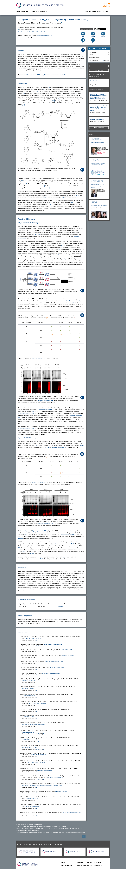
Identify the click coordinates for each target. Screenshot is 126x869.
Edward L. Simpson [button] (38, 23)
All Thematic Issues (99, 66)
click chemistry (32, 74)
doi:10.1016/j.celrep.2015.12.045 (36, 762)
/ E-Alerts (106, 11)
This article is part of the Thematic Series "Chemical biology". (31, 31)
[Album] (93, 33)
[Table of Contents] (83, 50)
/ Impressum (98, 866)
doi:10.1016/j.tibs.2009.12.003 (33, 638)
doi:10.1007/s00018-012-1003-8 (37, 703)
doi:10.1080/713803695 (28, 696)
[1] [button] (49, 87)
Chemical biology (94, 81)
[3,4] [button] (37, 91)
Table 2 (82, 445)
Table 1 (68, 301)
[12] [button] (37, 182)
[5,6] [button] (23, 93)
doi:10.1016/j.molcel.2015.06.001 (53, 644)
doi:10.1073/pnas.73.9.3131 (33, 806)
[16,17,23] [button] (37, 234)
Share (83, 42)
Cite (93, 42)
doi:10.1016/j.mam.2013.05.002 (58, 667)
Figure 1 (60, 99)
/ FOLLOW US (96, 11)
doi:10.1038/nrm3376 (66, 650)
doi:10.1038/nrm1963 (28, 717)
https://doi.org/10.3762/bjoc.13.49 (44, 35)
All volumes (99, 70)
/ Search (87, 11)
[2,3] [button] (23, 105)
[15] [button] (59, 249)
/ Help (63, 862)
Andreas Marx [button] (55, 23)
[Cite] (93, 40)
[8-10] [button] (53, 101)
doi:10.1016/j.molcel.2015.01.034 (51, 673)
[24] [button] (58, 255)
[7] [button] (76, 93)
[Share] (83, 40)
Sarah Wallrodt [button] (24, 23)
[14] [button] (50, 188)
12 (108, 52)
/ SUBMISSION (35, 11)
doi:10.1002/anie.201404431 (29, 739)
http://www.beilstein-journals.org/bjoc (75, 832)
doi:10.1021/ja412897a (32, 798)
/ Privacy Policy (66, 866)
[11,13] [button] (25, 184)
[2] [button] (43, 89)
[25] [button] (24, 306)
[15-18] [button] (78, 195)
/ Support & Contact (84, 862)
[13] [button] (44, 186)
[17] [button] (56, 232)
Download (61, 606)
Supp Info (103, 36)
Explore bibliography (94, 57)
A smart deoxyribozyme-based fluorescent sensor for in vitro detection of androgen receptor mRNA (98, 108)
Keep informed (99, 127)
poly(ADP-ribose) (45, 74)
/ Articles (24, 11)
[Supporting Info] (103, 33)
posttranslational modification (58, 74)
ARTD (26, 74)
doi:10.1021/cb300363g (28, 680)
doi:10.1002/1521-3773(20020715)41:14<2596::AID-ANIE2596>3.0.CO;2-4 (42, 785)
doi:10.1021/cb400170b (28, 688)
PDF (83, 36)
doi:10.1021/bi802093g (61, 791)
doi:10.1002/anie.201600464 (29, 747)
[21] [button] (63, 197)
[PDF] (83, 33)
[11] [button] (22, 180)
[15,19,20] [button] (44, 197)
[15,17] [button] (34, 411)
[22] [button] (44, 230)
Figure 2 (66, 259)
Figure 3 (81, 301)
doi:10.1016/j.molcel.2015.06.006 (54, 661)
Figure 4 (47, 447)
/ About (42, 11)
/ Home (18, 11)
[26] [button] (19, 548)
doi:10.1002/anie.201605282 (55, 777)
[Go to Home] (28, 864)
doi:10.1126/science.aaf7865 (44, 770)
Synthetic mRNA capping (96, 119)
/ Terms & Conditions (84, 866)
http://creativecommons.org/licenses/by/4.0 (28, 828)
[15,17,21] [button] (50, 204)
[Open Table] (82, 315)
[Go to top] (84, 836)
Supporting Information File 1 (38, 358)
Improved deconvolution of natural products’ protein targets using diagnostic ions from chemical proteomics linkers (98, 96)
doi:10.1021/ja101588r (28, 732)
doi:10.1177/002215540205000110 (37, 755)
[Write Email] (61, 22)
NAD (38, 74)
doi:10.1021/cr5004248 (67, 655)
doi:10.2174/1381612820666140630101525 (33, 724)
